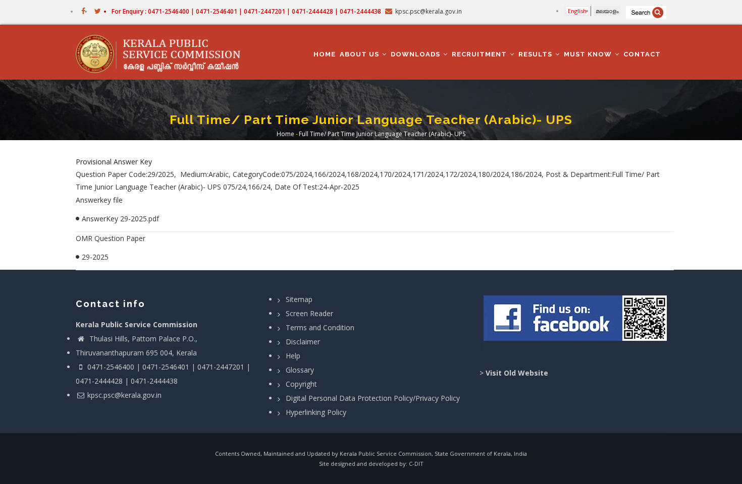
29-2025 (95, 257)
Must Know (589, 54)
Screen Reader (309, 313)
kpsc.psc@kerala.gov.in (124, 395)
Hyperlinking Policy (316, 412)
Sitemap (299, 299)
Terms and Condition (320, 327)
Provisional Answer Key (114, 161)
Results (536, 54)
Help (293, 355)
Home (324, 54)
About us (360, 54)
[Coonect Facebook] (577, 322)
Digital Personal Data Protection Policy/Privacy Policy (373, 398)
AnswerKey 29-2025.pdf (120, 218)
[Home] (163, 52)
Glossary (300, 370)
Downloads (416, 54)
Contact (642, 54)
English (577, 11)
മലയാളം (607, 11)
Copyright (301, 384)
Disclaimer (303, 341)
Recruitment (480, 54)
